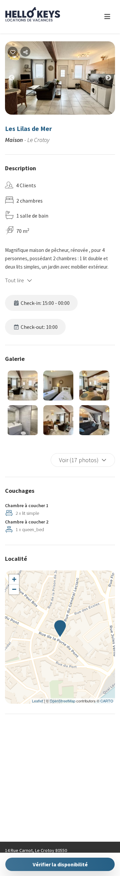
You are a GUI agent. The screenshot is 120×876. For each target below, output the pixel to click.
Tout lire (14, 280)
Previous (16, 79)
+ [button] (14, 579)
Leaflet (37, 700)
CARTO (106, 700)
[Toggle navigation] (107, 17)
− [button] (14, 589)
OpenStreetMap (62, 700)
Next (113, 79)
